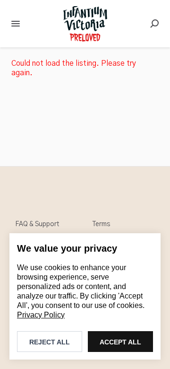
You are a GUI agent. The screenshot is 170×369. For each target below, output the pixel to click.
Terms (101, 224)
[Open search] (154, 23)
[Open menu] (15, 23)
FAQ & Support (37, 224)
